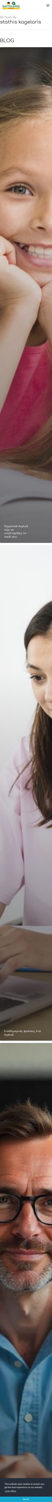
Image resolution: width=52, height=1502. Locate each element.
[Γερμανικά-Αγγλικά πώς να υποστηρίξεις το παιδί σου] (26, 295)
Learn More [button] (10, 1491)
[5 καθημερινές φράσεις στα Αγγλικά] (26, 793)
